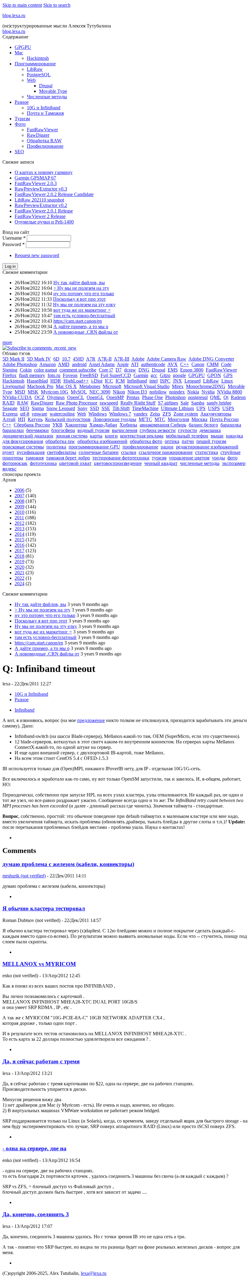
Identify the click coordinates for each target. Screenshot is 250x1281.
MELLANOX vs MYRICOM (39, 964)
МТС (160, 419)
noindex (177, 391)
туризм (159, 457)
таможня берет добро (68, 457)
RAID (8, 402)
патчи (188, 441)
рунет (8, 452)
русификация (31, 452)
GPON (214, 375)
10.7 (66, 358)
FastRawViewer (42, 129)
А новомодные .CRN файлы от (85, 332)
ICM (120, 380)
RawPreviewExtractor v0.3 (41, 188)
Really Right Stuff (137, 402)
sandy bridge (219, 402)
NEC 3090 (99, 391)
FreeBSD (89, 375)
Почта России (224, 419)
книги (111, 435)
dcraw (130, 369)
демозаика (210, 430)
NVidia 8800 (229, 391)
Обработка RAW (44, 140)
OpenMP (115, 397)
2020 (19, 567)
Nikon (119, 391)
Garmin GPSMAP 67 (35, 177)
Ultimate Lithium (177, 408)
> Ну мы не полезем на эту (81, 288)
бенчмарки (37, 430)
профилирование (140, 446)
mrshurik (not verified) (24, 875)
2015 (19, 539)
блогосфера (63, 430)
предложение (91, 720)
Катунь (35, 419)
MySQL (79, 391)
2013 (19, 528)
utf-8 (24, 413)
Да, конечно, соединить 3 (35, 1214)
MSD (20, 391)
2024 (19, 583)
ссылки (128, 452)
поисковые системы (23, 446)
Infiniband (137, 380)
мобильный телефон (187, 435)
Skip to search (56, 5)
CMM (213, 364)
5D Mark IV (39, 358)
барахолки (13, 430)
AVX (172, 364)
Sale (184, 402)
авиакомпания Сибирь (163, 424)
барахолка (230, 424)
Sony (82, 408)
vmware (39, 413)
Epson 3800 (191, 369)
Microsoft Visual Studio (147, 386)
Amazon (47, 364)
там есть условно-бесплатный (84, 315)
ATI (134, 364)
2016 (19, 545)
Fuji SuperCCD (116, 375)
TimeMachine (145, 408)
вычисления (124, 430)
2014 (19, 534)
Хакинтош (76, 424)
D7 (119, 369)
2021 (19, 572)
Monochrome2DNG (205, 386)
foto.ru (54, 375)
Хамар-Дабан (103, 424)
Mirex (178, 386)
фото (232, 457)
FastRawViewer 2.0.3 (36, 183)
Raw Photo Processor (76, 402)
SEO (19, 151)
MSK (33, 391)
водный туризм (93, 430)
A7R (90, 358)
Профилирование (45, 146)
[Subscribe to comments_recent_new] (39, 347)
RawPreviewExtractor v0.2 (41, 205)
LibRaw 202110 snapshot (39, 199)
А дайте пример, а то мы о (80, 326)
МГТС (145, 419)
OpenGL (95, 397)
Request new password (37, 255)
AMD (64, 364)
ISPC (165, 380)
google (179, 375)
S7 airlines (168, 402)
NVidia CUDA (17, 397)
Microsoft (112, 386)
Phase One (152, 397)
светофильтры (61, 452)
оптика (172, 441)
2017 (19, 550)
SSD (94, 408)
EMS (173, 369)
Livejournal (13, 386)
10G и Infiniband (43, 107)
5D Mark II (13, 358)
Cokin (26, 369)
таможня (35, 457)
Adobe (138, 358)
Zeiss (155, 413)
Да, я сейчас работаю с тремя (41, 1061)
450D (78, 358)
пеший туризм (211, 441)
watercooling (62, 413)
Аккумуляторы (215, 413)
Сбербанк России (32, 424)
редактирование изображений (207, 446)
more (7, 342)
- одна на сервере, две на (34, 1148)
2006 (19, 490)
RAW (22, 402)
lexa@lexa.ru (93, 1273)
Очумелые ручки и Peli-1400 (44, 221)
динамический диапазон (27, 435)
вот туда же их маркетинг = (82, 310)
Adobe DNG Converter (211, 358)
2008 (19, 501)
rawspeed (109, 402)
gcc (154, 375)
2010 (19, 512)
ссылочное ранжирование (166, 452)
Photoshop (175, 397)
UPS (200, 408)
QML (215, 397)
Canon (197, 364)
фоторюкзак (14, 463)
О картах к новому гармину (44, 172)
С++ (6, 424)
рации (167, 446)
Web (31, 80)
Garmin (141, 375)
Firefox (9, 375)
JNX (177, 380)
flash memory (32, 375)
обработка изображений (102, 441)
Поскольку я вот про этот (79, 299)
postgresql (198, 397)
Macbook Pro (40, 386)
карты (96, 435)
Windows (97, 413)
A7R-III (121, 358)
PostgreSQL (39, 74)
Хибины (128, 424)
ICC (109, 380)
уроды (218, 457)
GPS (228, 375)
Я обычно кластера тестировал (43, 908)
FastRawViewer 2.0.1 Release (44, 210)
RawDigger (38, 135)
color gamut (45, 369)
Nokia (193, 391)
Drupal (45, 85)
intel (153, 380)
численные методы (200, 463)
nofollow (158, 391)
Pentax (133, 397)
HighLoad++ (76, 380)
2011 (19, 517)
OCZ (39, 397)
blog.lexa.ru (13, 15)
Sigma (38, 408)
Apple (123, 364)
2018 (19, 556)
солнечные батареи (99, 452)
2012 (19, 523)
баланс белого (203, 424)
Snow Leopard (60, 408)
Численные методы (47, 96)
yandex (141, 413)
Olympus (56, 397)
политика (56, 446)
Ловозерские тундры (114, 419)
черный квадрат (160, 463)
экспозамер (233, 463)
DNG (143, 369)
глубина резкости (158, 430)
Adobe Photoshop (19, 364)
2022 (19, 578)
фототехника (43, 463)
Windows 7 (120, 413)
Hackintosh (38, 58)
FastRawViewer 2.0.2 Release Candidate (54, 194)
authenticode (153, 364)
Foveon (70, 375)
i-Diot (96, 380)
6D (56, 358)
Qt (225, 397)
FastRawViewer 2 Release (40, 216)
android (79, 364)
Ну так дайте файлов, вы (79, 282)
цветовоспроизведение (118, 463)
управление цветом (189, 457)
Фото (20, 124)
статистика (206, 452)
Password (13, 244)
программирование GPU (94, 446)
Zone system (185, 413)
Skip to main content (22, 5)
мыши (217, 435)
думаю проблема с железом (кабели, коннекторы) (68, 864)
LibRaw (35, 69)
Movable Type (53, 91)
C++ (184, 364)
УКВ (57, 424)
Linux (227, 380)
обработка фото (146, 441)
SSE (106, 408)
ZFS (166, 413)
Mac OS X (66, 386)
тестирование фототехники (120, 457)
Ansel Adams (102, 364)
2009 (19, 506)
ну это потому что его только (83, 293)
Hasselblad (37, 380)
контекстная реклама (141, 435)
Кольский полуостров (68, 419)
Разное (22, 102)
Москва (199, 419)
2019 (19, 561)
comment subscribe (77, 369)
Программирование (35, 63)
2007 (19, 495)
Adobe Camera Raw (166, 358)
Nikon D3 (137, 391)
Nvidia (208, 391)
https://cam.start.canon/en (77, 321)
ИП (21, 419)
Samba (197, 402)
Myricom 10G (54, 391)
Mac (19, 52)
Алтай (9, 419)
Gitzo (165, 375)
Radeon (238, 397)
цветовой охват (75, 463)
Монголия (178, 419)
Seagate (9, 408)
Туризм (22, 118)
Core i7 (106, 369)
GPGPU (23, 47)
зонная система (72, 435)
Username (14, 238)
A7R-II (105, 358)
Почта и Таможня (45, 113)
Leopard (192, 380)
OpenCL (75, 397)
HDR (55, 380)
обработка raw (60, 441)
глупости (187, 430)
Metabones (89, 386)
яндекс (9, 468)
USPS (214, 408)
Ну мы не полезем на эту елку (84, 304)
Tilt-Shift (121, 408)
